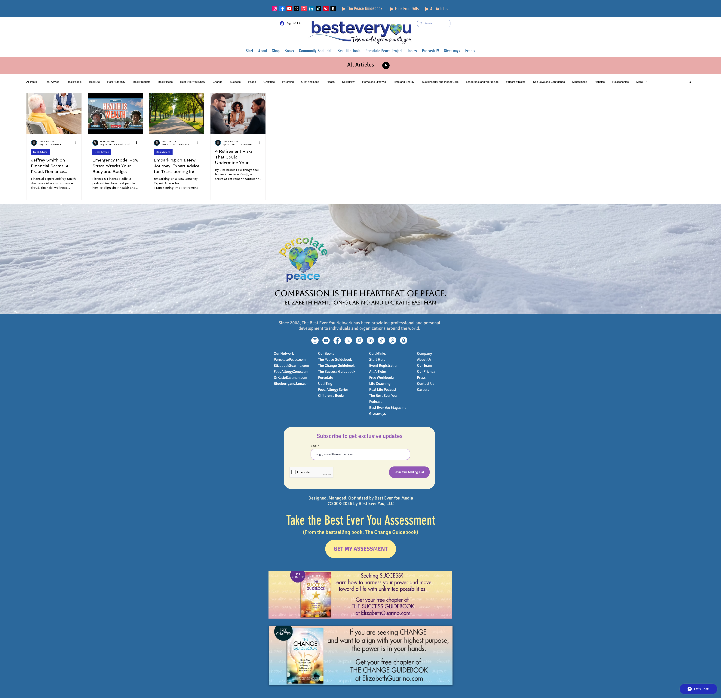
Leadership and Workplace (482, 81)
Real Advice (51, 81)
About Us (424, 359)
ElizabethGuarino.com (291, 365)
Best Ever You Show (192, 81)
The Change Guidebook (336, 365)
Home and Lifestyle (374, 81)
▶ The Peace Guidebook (362, 8)
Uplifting (325, 383)
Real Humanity (116, 81)
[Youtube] (289, 8)
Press (421, 377)
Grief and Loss (310, 81)
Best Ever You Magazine (387, 407)
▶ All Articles (436, 9)
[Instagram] (274, 8)
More (639, 81)
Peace (252, 81)
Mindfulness (579, 81)
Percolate (325, 377)
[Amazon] (333, 8)
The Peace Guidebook (335, 359)
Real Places (165, 81)
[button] (263, 51)
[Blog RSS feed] (386, 65)
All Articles (378, 371)
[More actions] (76, 142)
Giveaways (377, 413)
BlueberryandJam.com (291, 383)
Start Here (377, 359)
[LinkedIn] (311, 8)
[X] (296, 8)
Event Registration (383, 365)
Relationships (620, 81)
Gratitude (269, 81)
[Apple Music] (304, 8)
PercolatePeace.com (290, 359)
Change (217, 81)
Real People (74, 81)
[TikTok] (318, 8)
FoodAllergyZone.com (291, 371)
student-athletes (516, 81)
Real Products (141, 81)
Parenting (288, 81)
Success (235, 81)
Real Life (94, 81)
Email (314, 446)
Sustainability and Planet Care (440, 81)
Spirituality (348, 81)
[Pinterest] (326, 8)
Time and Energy (403, 81)
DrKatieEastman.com (290, 377)
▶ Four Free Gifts (404, 9)
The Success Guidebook (336, 371)
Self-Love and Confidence (549, 81)
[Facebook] (282, 8)
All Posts (31, 81)
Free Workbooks (381, 377)
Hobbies (600, 81)
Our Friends (426, 371)
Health (331, 81)
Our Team (424, 365)
